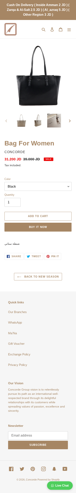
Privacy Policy (17, 365)
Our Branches (17, 312)
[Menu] (69, 29)
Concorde (31, 479)
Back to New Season (41, 276)
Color (7, 179)
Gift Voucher (16, 343)
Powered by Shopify (48, 479)
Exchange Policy (19, 354)
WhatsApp (15, 322)
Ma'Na (12, 333)
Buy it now (38, 227)
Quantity (9, 194)
